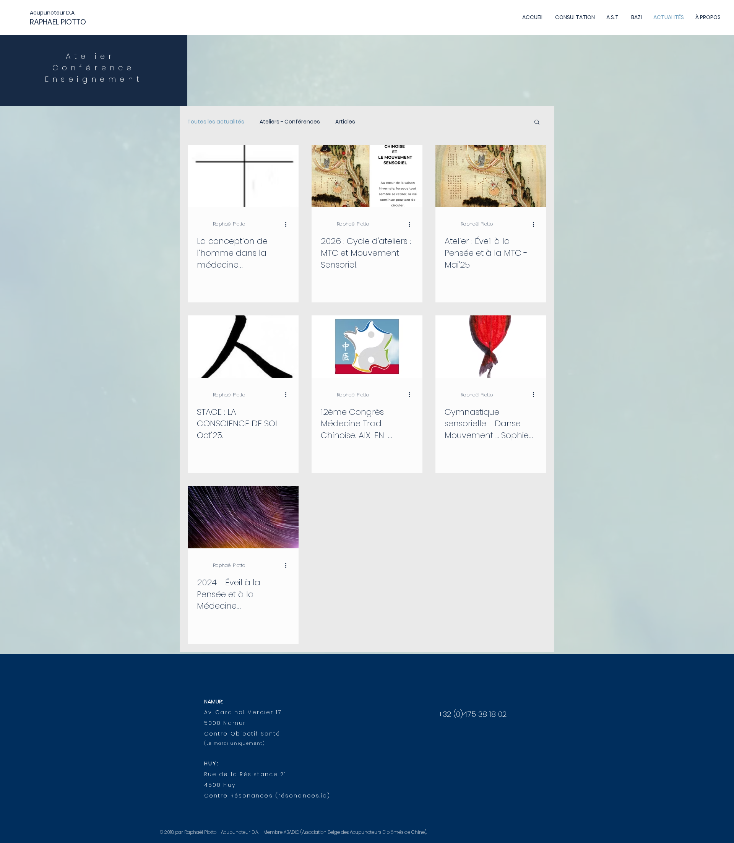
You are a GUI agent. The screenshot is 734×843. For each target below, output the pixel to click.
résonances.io (302, 795)
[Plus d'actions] (288, 224)
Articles (345, 122)
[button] (537, 123)
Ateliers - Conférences (290, 122)
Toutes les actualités (215, 122)
